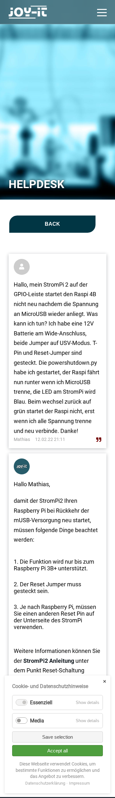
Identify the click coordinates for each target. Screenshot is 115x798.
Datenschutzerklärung (45, 783)
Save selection (57, 737)
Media (37, 721)
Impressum (79, 783)
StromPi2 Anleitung (48, 660)
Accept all (57, 750)
